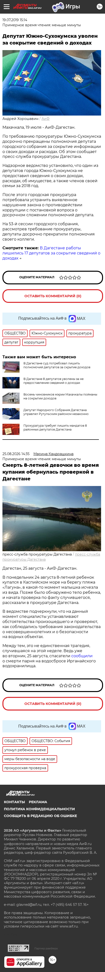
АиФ (46, 119)
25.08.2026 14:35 (16, 454)
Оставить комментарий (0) (52, 296)
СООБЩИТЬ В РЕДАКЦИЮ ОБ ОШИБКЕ (40, 816)
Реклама (38, 802)
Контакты (14, 802)
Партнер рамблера (46, 948)
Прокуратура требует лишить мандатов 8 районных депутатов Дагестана (55, 427)
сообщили (82, 656)
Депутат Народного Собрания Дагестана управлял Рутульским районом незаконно (56, 412)
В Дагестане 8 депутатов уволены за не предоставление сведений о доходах (53, 381)
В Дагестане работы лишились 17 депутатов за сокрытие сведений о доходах (51, 253)
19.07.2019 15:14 (14, 20)
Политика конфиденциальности (39, 809)
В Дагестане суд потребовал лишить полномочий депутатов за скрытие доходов (56, 365)
